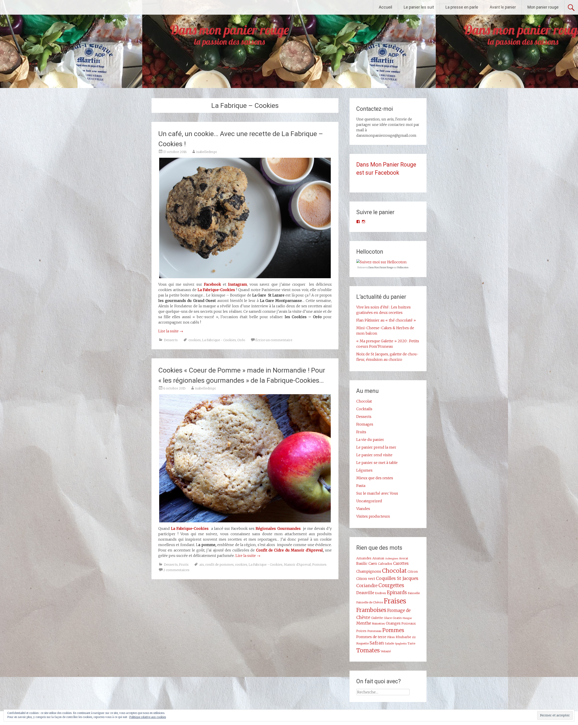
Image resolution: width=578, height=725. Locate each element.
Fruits (184, 565)
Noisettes (378, 623)
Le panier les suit (419, 7)
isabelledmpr (206, 152)
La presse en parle (461, 7)
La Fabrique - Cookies (219, 340)
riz (414, 637)
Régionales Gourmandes (278, 528)
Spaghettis (401, 643)
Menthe (363, 623)
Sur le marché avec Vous (377, 493)
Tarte (411, 643)
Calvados (385, 564)
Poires (361, 631)
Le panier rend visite (374, 455)
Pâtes (391, 637)
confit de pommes (219, 565)
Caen (372, 563)
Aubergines (391, 558)
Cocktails (364, 409)
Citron (413, 572)
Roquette (362, 643)
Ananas (378, 558)
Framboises (371, 610)
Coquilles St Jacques (397, 578)
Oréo (241, 340)
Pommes (319, 565)
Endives (380, 593)
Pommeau (374, 631)
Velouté (386, 651)
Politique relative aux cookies (147, 717)
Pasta (360, 485)
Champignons (368, 571)
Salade (389, 643)
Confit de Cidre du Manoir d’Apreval (289, 550)
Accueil (385, 7)
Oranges (393, 623)
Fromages (364, 424)
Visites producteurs (373, 516)
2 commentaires (176, 570)
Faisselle (414, 593)
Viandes (363, 508)
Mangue (407, 618)
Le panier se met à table (377, 462)
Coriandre (367, 585)
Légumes (364, 470)
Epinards (397, 592)
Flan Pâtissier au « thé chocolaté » (386, 320)
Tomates (368, 650)
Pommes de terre (371, 637)
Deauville (365, 592)
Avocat (403, 558)
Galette (377, 618)
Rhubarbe (403, 637)
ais (201, 565)
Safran (377, 643)
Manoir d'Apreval (297, 565)
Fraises (395, 601)
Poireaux (408, 623)
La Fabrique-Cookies (190, 528)
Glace (388, 618)
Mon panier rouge (543, 7)
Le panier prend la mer (376, 447)
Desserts (171, 340)
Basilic (362, 563)
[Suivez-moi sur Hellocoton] (381, 262)
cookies (195, 340)
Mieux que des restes (374, 478)
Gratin (397, 618)
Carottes (401, 563)
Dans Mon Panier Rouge (380, 267)
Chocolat (364, 401)
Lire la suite (170, 331)
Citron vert (365, 578)
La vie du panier (370, 439)
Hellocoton (402, 267)
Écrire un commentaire (273, 340)
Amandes (363, 558)
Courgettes (391, 585)
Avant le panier (503, 7)
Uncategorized (369, 501)
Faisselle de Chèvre (369, 602)
